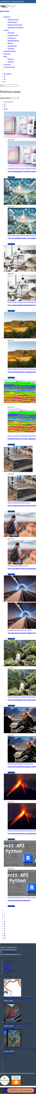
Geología (11, 33)
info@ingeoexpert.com (17, 1)
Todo (6, 109)
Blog (5, 56)
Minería (10, 43)
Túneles (29, 630)
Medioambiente (13, 41)
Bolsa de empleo (10, 51)
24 (5, 106)
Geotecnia (11, 38)
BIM (16, 897)
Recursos (7, 54)
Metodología (12, 22)
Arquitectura (12, 46)
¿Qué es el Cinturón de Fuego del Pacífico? (19, 998)
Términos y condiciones (10, 1088)
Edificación (21, 897)
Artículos (11, 62)
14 (4, 924)
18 (4, 933)
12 (4, 104)
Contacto (7, 64)
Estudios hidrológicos (14, 697)
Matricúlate (11, 177)
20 (4, 938)
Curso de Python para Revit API (19, 900)
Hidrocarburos (24, 436)
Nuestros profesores (15, 25)
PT (5, 82)
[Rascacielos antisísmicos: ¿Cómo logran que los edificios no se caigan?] (12, 1021)
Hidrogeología (31, 697)
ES (4, 76)
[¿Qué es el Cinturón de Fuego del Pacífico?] (12, 996)
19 (4, 936)
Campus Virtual (9, 67)
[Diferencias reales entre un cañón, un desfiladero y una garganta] (12, 1047)
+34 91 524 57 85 (5, 1)
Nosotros (7, 17)
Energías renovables (14, 235)
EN (4, 79)
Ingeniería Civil (13, 35)
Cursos (6, 30)
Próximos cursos (20, 168)
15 (4, 926)
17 (4, 931)
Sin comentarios (9, 1003)
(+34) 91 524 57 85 (9, 952)
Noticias (10, 59)
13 (4, 922)
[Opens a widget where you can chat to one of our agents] (20, 1090)
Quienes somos (13, 19)
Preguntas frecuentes (15, 27)
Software (11, 48)
